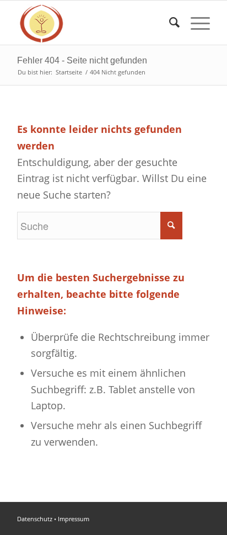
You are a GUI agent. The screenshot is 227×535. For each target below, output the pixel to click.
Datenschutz (34, 519)
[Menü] (195, 23)
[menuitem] (169, 23)
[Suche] (169, 23)
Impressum (73, 519)
